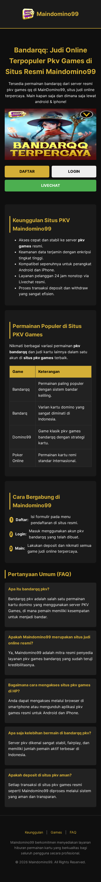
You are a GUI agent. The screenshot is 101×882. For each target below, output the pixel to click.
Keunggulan (34, 832)
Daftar (27, 171)
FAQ (73, 832)
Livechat (50, 185)
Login (74, 171)
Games (56, 832)
